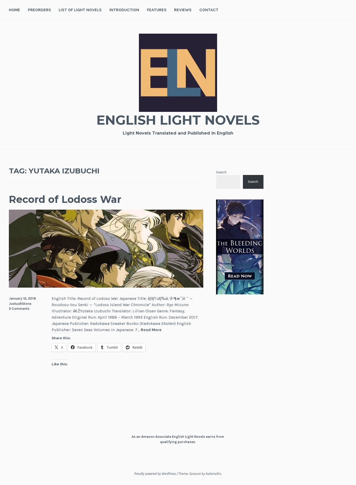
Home (14, 9)
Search (221, 172)
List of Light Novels (80, 9)
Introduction (124, 9)
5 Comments (19, 309)
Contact (208, 9)
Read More (151, 330)
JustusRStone (20, 304)
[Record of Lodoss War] (106, 286)
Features (157, 9)
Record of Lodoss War (65, 199)
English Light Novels (178, 120)
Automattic (213, 474)
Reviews (183, 9)
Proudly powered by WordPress (155, 474)
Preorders (39, 9)
